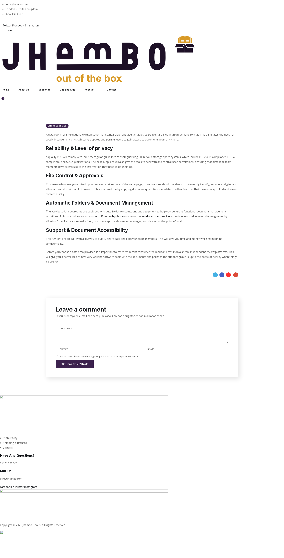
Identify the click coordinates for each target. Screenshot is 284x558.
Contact (111, 89)
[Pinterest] (228, 274)
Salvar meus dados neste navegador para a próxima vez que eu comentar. (99, 356)
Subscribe (44, 89)
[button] (9, 31)
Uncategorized (57, 126)
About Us (24, 89)
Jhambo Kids (67, 89)
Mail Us (6, 471)
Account (89, 89)
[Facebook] (221, 274)
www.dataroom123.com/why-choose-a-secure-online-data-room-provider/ (126, 216)
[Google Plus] (235, 274)
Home (5, 89)
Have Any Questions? (17, 455)
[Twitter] (215, 274)
